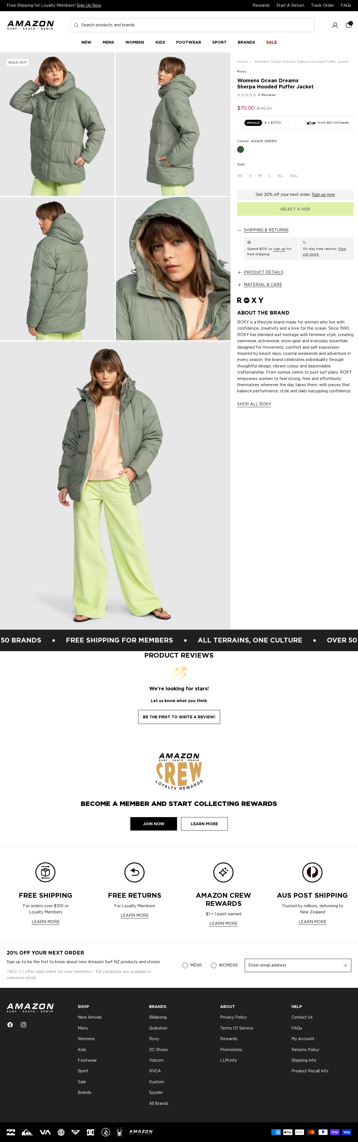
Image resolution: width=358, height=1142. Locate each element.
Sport (83, 1071)
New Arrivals (90, 1018)
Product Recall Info (309, 1071)
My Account (302, 1039)
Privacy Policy (233, 1018)
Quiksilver (158, 1028)
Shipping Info (303, 1061)
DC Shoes (158, 1050)
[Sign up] (345, 965)
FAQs (346, 6)
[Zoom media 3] (57, 269)
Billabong (158, 1018)
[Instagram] (23, 1024)
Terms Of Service (236, 1028)
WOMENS (228, 965)
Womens (86, 1039)
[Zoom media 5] (115, 485)
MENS (196, 965)
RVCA (155, 1071)
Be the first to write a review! (179, 717)
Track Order (322, 6)
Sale (82, 1082)
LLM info (228, 1061)
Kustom (156, 1082)
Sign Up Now (89, 6)
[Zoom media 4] (173, 269)
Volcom (156, 1061)
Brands (84, 1093)
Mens (83, 1028)
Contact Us (302, 1018)
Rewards (261, 6)
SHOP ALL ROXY (254, 404)
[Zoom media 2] (173, 124)
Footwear (87, 1061)
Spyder (156, 1093)
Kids (82, 1050)
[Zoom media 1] (57, 124)
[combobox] (192, 25)
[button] (335, 25)
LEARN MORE (46, 922)
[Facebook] (10, 1024)
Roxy (241, 71)
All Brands (158, 1104)
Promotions (231, 1050)
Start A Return (290, 6)
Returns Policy (305, 1050)
